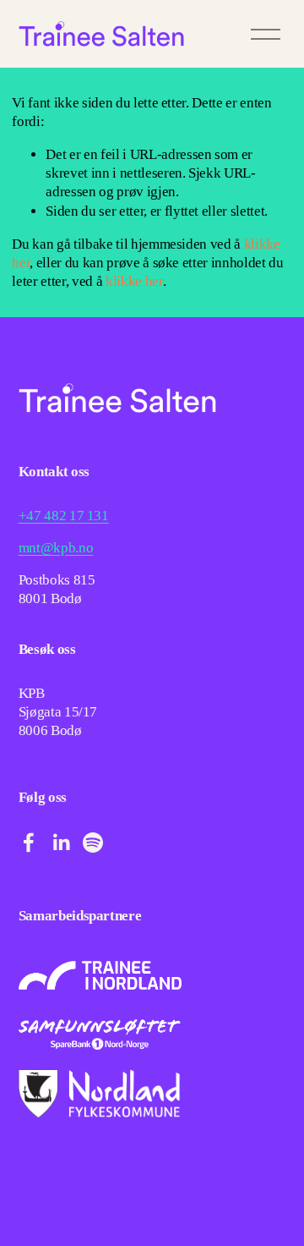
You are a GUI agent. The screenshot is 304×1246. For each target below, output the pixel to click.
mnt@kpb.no (56, 548)
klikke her (134, 281)
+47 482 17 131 (64, 516)
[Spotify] (93, 842)
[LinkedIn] (61, 842)
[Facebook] (29, 842)
